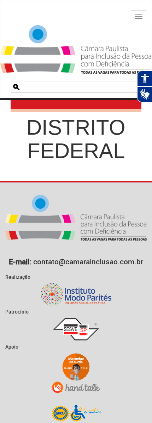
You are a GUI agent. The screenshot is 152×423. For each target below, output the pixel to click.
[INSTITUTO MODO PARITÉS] (76, 294)
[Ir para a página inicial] (76, 40)
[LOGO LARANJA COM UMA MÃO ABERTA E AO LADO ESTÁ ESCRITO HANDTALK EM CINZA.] (76, 387)
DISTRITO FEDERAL (76, 139)
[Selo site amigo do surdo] (76, 367)
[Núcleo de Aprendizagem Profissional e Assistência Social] (76, 413)
